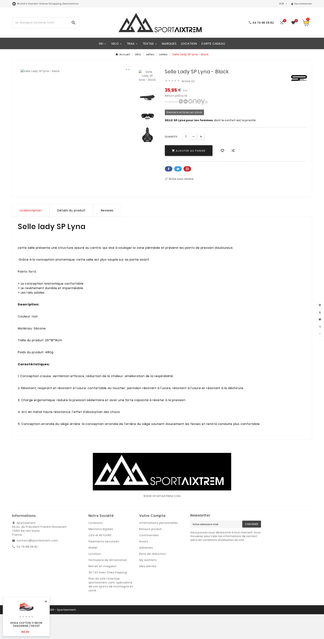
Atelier (93, 548)
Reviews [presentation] (107, 210)
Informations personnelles (158, 523)
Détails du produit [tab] (71, 210)
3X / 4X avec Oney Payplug (107, 572)
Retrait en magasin (102, 566)
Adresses (146, 548)
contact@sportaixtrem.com (37, 540)
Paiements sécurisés (103, 541)
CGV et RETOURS (100, 535)
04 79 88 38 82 (27, 547)
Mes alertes (147, 566)
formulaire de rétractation (107, 560)
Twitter (178, 168)
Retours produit (150, 529)
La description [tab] (31, 210)
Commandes (149, 535)
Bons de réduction (152, 554)
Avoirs (143, 541)
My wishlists (148, 560)
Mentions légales (100, 529)
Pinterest (187, 168)
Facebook (168, 168)
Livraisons (95, 523)
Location (94, 554)
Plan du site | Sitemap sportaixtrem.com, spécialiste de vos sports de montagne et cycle (110, 584)
